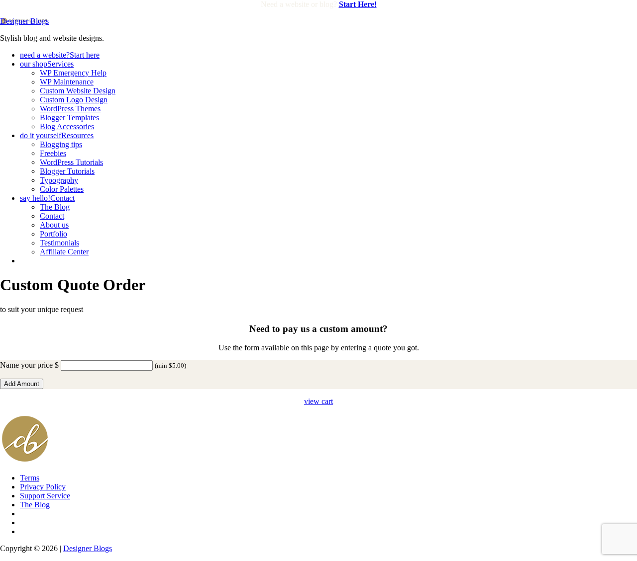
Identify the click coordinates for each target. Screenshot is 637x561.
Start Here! (358, 4)
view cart (318, 401)
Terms (29, 478)
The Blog (35, 504)
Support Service (45, 495)
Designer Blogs (24, 21)
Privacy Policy (43, 486)
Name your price (26, 365)
